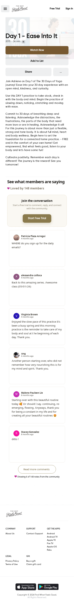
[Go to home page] (19, 8)
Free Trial (55, 8)
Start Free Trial (37, 218)
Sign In (69, 8)
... (61, 72)
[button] (5, 8)
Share (28, 72)
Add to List (37, 61)
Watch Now (37, 50)
